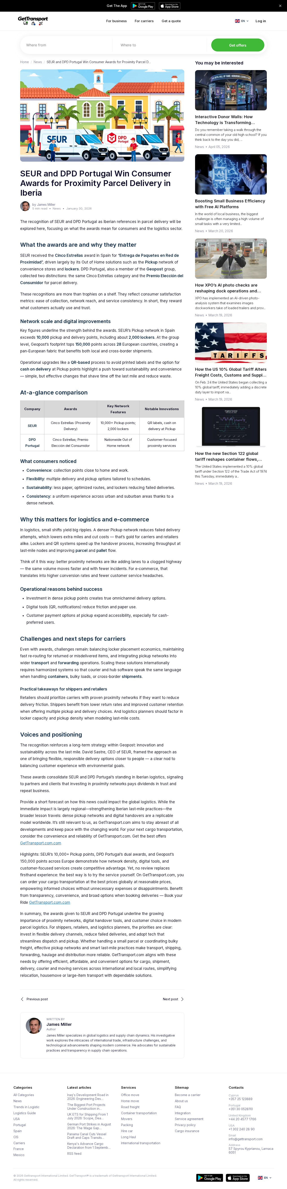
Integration (183, 1113)
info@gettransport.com (246, 1139)
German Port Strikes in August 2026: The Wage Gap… (89, 1126)
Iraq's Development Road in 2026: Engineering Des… (88, 1097)
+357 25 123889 (240, 1099)
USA (16, 1119)
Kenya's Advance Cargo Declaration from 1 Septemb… (89, 1145)
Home (24, 62)
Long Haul (128, 1137)
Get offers (237, 45)
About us (181, 1101)
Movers (126, 1119)
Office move (130, 1095)
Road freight (130, 1107)
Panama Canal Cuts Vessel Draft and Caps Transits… (86, 1136)
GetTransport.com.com (40, 843)
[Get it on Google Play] (209, 1178)
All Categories (23, 1095)
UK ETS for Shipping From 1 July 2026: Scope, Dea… (87, 1116)
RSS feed (74, 1153)
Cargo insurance (187, 1131)
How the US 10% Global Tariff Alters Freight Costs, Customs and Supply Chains (231, 375)
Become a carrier (187, 1095)
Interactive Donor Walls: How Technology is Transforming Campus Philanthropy (224, 122)
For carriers (144, 21)
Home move (130, 1101)
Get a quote (171, 21)
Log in (261, 21)
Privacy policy (185, 1125)
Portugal (19, 1125)
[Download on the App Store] (238, 1178)
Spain (17, 1131)
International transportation (140, 1143)
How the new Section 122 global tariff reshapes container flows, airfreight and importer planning (227, 459)
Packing (127, 1125)
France (18, 1149)
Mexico (18, 1155)
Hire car (127, 1131)
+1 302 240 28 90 (242, 1129)
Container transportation (139, 1113)
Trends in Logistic (26, 1107)
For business (116, 21)
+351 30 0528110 (241, 1109)
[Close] (280, 6)
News (38, 62)
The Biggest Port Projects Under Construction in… (86, 1106)
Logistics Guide (24, 1113)
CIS (15, 1137)
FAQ (178, 1107)
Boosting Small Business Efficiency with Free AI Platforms (230, 204)
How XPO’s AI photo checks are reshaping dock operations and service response (226, 291)
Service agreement (189, 1119)
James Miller (59, 1024)
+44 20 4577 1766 (242, 1119)
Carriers (19, 1143)
